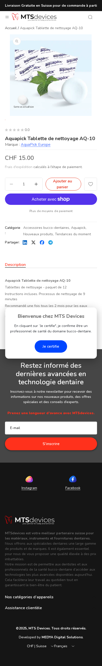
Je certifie (51, 346)
